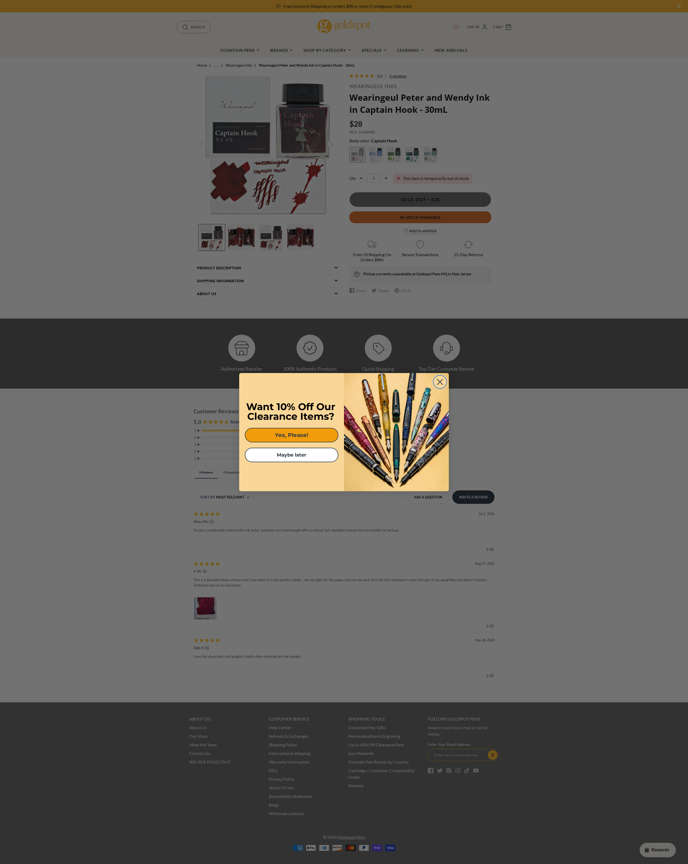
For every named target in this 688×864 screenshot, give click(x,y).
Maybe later (291, 455)
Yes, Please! (291, 435)
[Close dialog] (440, 382)
